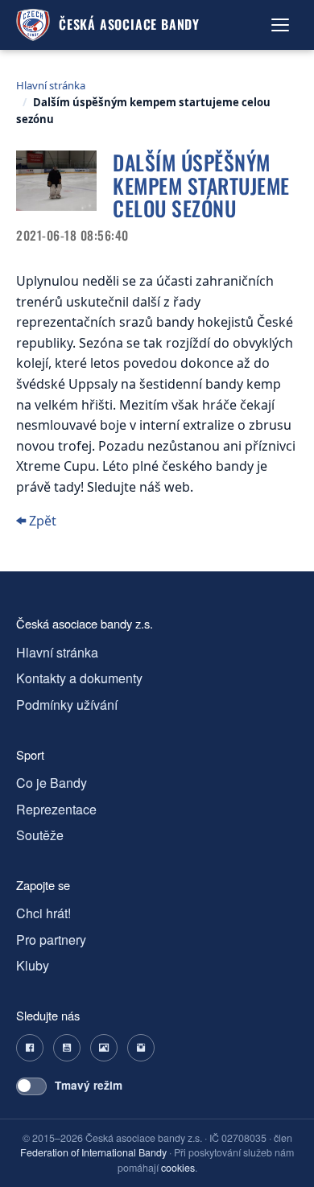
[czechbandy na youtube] (67, 1047)
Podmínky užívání (67, 704)
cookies (178, 1167)
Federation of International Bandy (93, 1152)
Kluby (32, 965)
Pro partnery (51, 939)
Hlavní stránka (50, 85)
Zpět (41, 521)
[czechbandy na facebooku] (29, 1047)
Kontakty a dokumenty (79, 678)
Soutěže (40, 835)
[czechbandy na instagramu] (141, 1047)
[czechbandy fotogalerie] (104, 1047)
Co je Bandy (51, 782)
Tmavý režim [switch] (88, 1085)
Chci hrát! (43, 913)
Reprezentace (56, 809)
